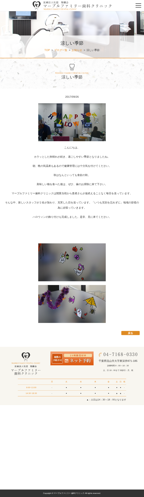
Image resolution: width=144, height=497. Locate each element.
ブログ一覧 (60, 50)
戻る (130, 333)
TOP (47, 50)
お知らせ (77, 50)
